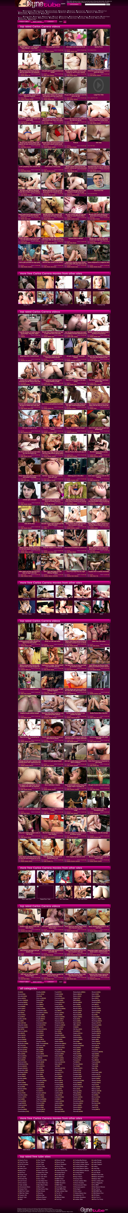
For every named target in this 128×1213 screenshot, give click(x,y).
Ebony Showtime (61, 1164)
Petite (75, 1053)
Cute (37, 1033)
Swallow (94, 1033)
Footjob (57, 994)
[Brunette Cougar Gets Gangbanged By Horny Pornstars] (52, 522)
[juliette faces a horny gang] (52, 165)
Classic (38, 994)
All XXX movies (64, 289)
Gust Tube (64, 884)
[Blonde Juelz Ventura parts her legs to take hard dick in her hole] (52, 330)
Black (99, 837)
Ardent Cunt (101, 289)
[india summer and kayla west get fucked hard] (29, 949)
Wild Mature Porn (98, 1193)
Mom (74, 1004)
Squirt (93, 1016)
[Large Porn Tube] (98, 93)
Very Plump (96, 1189)
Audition (20, 1019)
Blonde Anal (100, 12)
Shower (94, 992)
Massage (57, 1111)
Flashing (38, 1109)
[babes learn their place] (98, 639)
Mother (75, 1010)
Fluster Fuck (64, 305)
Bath (19, 1029)
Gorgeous (58, 1025)
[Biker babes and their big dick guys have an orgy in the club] (29, 570)
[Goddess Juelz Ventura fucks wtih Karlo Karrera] (29, 925)
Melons (75, 996)
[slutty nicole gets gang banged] (52, 759)
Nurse (75, 1021)
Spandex (94, 1008)
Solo (93, 1004)
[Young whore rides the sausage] (98, 831)
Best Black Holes (64, 1134)
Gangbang (78, 360)
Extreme (38, 1078)
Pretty (75, 1070)
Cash (19, 1099)
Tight (93, 1053)
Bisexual (20, 1056)
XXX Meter (96, 1195)
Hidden (57, 1041)
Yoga (93, 1107)
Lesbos (95, 1166)
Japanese (58, 1068)
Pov (74, 1066)
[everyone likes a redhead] (75, 237)
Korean (57, 1082)
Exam (38, 1074)
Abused (20, 994)
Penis (74, 1049)
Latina (94, 717)
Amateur (23, 51)
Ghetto (57, 1014)
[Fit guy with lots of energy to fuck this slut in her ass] (75, 93)
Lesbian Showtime (80, 1197)
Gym (56, 1031)
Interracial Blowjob (53, 12)
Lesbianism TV (79, 1195)
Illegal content (70, 1211)
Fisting (38, 1105)
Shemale (75, 1111)
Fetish (38, 1095)
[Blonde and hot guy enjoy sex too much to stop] (98, 855)
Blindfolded (21, 1064)
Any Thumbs (26, 884)
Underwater (95, 1072)
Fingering (52, 75)
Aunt (19, 1021)
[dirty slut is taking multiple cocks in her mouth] (29, 831)
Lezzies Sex (96, 1170)
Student (94, 1029)
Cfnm (19, 1107)
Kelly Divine (91, 18)
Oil (74, 1027)
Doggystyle (55, 575)
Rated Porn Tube (45, 899)
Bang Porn (27, 305)
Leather (57, 1093)
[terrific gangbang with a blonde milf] (29, 165)
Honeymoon (58, 1045)
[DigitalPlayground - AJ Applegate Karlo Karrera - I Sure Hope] (29, 45)
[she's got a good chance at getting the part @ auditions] (75, 759)
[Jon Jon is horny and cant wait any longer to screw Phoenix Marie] (75, 213)
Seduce (75, 1105)
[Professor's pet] (98, 687)
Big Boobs (21, 1043)
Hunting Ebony (60, 1172)
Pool (74, 1062)
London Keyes (106, 16)
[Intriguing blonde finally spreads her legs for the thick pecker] (29, 639)
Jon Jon (56, 16)
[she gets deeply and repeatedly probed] (75, 354)
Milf (74, 1000)
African (20, 998)
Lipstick (57, 1103)
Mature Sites (97, 1178)
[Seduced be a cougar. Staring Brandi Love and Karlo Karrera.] (52, 663)
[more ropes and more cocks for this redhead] (98, 474)
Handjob (29, 146)
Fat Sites (59, 1195)
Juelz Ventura (84, 16)
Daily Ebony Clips (101, 1134)
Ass (29, 75)
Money (75, 1006)
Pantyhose (76, 1045)
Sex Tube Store (82, 899)
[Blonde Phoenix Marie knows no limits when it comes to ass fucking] (75, 498)
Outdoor (74, 408)
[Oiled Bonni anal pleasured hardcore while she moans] (98, 69)
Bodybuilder (21, 1070)
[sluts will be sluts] (29, 522)
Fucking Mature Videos (81, 1168)
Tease (93, 1045)
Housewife (58, 1047)
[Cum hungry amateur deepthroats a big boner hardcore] (29, 93)
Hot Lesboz (78, 1191)
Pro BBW (96, 1185)
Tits (26, 360)
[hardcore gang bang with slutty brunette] (98, 735)
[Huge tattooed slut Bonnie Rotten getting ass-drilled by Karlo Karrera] (98, 663)
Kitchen (30, 861)
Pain (74, 1041)
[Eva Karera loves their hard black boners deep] (98, 378)
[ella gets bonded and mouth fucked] (98, 783)
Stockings (30, 266)
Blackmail (20, 1062)
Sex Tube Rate (64, 899)
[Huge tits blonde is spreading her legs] (29, 735)
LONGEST (51, 21)
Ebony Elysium (82, 1149)
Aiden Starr (23, 18)
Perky (75, 1051)
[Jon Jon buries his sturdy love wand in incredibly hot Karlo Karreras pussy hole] (75, 330)
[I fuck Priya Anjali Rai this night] (75, 570)
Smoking (94, 1002)
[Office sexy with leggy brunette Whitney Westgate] (52, 570)
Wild (93, 1101)
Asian (68, 75)
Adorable (20, 996)
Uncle (93, 1070)
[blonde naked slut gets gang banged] (29, 807)
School (75, 1099)
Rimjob (75, 1095)
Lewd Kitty (96, 1168)
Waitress (94, 1088)
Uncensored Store (82, 598)
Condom (38, 1014)
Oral (74, 1031)
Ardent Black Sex (45, 1134)
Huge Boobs (63, 11)
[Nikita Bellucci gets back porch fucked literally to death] (52, 378)
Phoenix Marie (28, 16)
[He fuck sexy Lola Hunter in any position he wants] (75, 711)
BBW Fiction (60, 1178)
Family (38, 1084)
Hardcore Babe (82, 12)
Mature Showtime (98, 1176)
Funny (56, 1004)
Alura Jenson (64, 16)
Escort (38, 1072)
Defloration (39, 1045)
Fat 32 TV (59, 1193)
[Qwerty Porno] (98, 45)
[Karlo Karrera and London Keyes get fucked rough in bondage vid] (75, 783)
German (57, 1012)
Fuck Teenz (78, 1174)
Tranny (94, 1062)
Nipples (49, 408)
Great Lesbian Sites (80, 1180)
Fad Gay (58, 1199)
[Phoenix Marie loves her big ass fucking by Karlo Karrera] (52, 354)
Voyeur (94, 1086)
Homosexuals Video (81, 1185)
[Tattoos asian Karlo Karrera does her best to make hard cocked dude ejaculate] (98, 117)
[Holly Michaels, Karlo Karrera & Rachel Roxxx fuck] (52, 855)
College (38, 1008)
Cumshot (54, 146)
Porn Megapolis (98, 1183)
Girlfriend (57, 1016)
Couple (96, 978)
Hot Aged (77, 1189)
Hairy (56, 1033)
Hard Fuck (63, 12)
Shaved (75, 1107)
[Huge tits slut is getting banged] (75, 426)
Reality (75, 1084)
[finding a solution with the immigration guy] (98, 807)
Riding (54, 693)
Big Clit (20, 1045)
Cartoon (20, 1097)
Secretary (76, 1103)
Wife (93, 1099)
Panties (75, 1043)
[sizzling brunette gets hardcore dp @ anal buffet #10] (52, 949)
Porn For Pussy (98, 1199)
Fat (37, 1088)
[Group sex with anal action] (52, 639)
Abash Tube (82, 614)
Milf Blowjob (46, 13)
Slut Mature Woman (99, 1187)
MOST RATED (37, 21)
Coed (100, 693)
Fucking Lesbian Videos (82, 1164)
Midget (75, 998)
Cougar (38, 1016)
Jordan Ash (63, 18)
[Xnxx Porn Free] (98, 189)
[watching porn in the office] (75, 474)
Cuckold (38, 1025)
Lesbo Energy (97, 1160)
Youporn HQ (64, 614)
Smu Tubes (101, 899)
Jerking (57, 1072)
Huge (70, 408)
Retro (74, 1088)
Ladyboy (57, 1086)
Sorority (94, 1006)
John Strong (38, 16)
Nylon (75, 1023)
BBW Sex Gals (60, 1180)
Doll (37, 1058)
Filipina (38, 1097)
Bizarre (20, 1058)
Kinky (56, 1076)
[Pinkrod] (75, 141)
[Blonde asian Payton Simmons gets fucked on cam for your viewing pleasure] (75, 69)
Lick (56, 1099)
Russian (75, 1097)
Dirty (37, 1051)
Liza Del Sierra (101, 18)
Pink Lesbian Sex (98, 1180)
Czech (38, 1035)
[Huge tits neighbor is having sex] (52, 546)
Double (38, 1062)
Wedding (94, 1093)
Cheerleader (21, 1111)
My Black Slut (60, 1174)
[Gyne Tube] (28, 8)
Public (75, 1078)
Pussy (95, 408)
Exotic (38, 1076)
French (57, 1000)
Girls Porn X (96, 1197)
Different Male (60, 1197)
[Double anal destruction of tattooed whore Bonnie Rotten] (52, 735)
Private (75, 1072)
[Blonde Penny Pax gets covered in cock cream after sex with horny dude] (52, 237)
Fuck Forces (26, 598)
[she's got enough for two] (29, 426)
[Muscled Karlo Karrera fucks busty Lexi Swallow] (52, 831)
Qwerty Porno (27, 289)
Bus (19, 1091)
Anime (20, 1008)
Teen (93, 1047)
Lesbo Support (97, 1164)
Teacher (94, 1043)
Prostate (75, 1074)
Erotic (38, 1070)
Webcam (94, 1091)
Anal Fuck (91, 12)
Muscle (75, 1012)
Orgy (74, 1035)
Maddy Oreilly (54, 18)
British (19, 1082)
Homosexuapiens (80, 1187)
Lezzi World (96, 1172)
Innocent (57, 1058)
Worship (94, 1103)
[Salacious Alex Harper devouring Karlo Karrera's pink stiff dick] (98, 973)
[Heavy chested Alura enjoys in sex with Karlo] (98, 925)
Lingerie (46, 693)
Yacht (93, 1105)
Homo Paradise (79, 1183)
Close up (53, 504)
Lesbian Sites (79, 1199)
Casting (20, 1101)
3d (18, 992)
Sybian (94, 1039)
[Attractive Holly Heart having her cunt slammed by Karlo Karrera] (52, 711)
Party (74, 1047)
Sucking (96, 527)
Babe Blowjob (23, 12)
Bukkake (20, 1088)
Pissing (75, 1058)
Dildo (72, 336)
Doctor (38, 1053)
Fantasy (38, 1086)
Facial (76, 170)
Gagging (57, 1006)
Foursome (50, 693)
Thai (93, 1049)
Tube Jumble (64, 598)
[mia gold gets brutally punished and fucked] (52, 69)
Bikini (19, 1053)
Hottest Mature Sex (80, 1193)
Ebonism (45, 1149)
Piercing (75, 1056)
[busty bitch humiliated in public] (29, 687)
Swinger (94, 1037)
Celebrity (20, 1105)
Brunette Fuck (33, 12)
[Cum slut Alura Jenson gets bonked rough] (75, 807)
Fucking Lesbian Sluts (81, 1162)
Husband (57, 1053)
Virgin (93, 1084)
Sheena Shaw (23, 19)
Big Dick (20, 1049)
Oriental (75, 1037)
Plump (75, 1060)
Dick (99, 978)
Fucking (57, 1002)
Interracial (29, 360)
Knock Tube (82, 884)
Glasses (57, 1021)
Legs (56, 1095)
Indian (45, 527)
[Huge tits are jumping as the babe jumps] (75, 378)
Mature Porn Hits (98, 1174)
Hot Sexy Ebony (61, 1168)
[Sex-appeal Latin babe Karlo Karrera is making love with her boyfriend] (29, 783)
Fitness (38, 1107)
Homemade (58, 1043)
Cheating (20, 1109)
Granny (57, 1027)
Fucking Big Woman (81, 1160)
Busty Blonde (72, 12)
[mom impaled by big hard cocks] (75, 855)
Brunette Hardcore (92, 11)
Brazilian (20, 1078)
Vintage (94, 1082)
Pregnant (76, 1068)
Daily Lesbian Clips (62, 1191)
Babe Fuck (72, 11)
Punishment (76, 1080)
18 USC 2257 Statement (61, 1211)
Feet (37, 1091)
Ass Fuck (42, 12)
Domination (39, 1060)
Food (56, 992)
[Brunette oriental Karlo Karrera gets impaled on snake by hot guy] (75, 189)
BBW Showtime (60, 1183)
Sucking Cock (81, 11)
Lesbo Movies (97, 1162)
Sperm (94, 1012)
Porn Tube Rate (101, 884)
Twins (93, 1066)
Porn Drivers (45, 598)
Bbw (19, 1033)
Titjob (93, 1056)
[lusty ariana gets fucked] (52, 45)
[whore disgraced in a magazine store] (98, 261)
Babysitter (21, 1025)
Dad (37, 1037)
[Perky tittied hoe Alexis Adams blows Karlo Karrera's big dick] (75, 925)
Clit (37, 996)
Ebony (48, 51)
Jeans (56, 1070)
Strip (93, 1027)
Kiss (56, 1078)
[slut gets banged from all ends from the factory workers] (75, 831)
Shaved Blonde (24, 13)
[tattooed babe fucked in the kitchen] (52, 261)
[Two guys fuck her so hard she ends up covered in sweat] (75, 663)
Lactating (57, 1084)
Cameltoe (21, 1095)
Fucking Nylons (79, 1172)
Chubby (38, 992)
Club (37, 1002)
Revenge (76, 1091)
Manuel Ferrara (44, 18)
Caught (20, 1103)
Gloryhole (57, 1023)
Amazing (26, 861)
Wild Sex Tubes (45, 614)
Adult (101, 614)
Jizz (56, 1074)
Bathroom (21, 1031)
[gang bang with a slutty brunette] (29, 354)
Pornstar (31, 99)
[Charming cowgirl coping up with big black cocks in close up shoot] (98, 949)
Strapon (94, 1023)
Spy (93, 1014)
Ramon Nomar (47, 16)
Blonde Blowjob (28, 11)
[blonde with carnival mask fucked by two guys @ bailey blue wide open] (29, 402)
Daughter (39, 1041)
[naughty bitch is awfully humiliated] (98, 570)
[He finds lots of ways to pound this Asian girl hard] (52, 474)
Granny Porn (78, 1178)
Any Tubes (45, 884)
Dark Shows (26, 1149)
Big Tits (77, 218)
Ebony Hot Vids (60, 1160)
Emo (37, 1068)
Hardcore (99, 75)
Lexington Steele (94, 16)
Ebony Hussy (60, 1162)
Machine (57, 1105)
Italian (56, 1064)
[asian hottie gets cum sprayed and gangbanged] (98, 426)
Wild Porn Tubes (27, 614)
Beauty (20, 1039)
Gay (56, 1010)
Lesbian (69, 218)
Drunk (38, 1064)
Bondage (20, 1072)
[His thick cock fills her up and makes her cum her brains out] (29, 450)
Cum (37, 1027)
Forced (57, 996)
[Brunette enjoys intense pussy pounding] (98, 450)
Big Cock (75, 456)
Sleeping (94, 1000)
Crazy (38, 1021)
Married (57, 1109)
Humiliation (58, 1051)
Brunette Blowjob (39, 11)
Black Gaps (82, 1134)
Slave (93, 998)
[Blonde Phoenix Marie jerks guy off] (75, 450)
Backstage (21, 1027)
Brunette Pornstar (35, 13)
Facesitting (39, 1080)
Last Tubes (82, 305)
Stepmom (94, 1019)
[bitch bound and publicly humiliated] (52, 402)
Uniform (94, 1074)
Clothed (38, 1000)
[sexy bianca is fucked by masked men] (75, 546)
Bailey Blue (33, 19)
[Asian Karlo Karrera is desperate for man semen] (98, 759)
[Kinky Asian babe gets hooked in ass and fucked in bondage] (29, 474)
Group (95, 384)
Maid (56, 1107)
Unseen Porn (101, 598)
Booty (19, 1076)
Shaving (75, 1109)
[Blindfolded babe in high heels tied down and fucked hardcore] (52, 498)
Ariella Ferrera (73, 18)
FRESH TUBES (24, 21)
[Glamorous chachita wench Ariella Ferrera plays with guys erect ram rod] (75, 261)
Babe (45, 51)
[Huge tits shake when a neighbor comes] (52, 426)
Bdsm (48, 75)
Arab (19, 1012)
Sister (93, 994)
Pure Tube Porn (26, 899)
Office (77, 480)
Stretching (95, 1025)
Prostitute (76, 1076)
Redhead (95, 480)
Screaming (76, 1101)
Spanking (77, 789)
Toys (93, 1060)
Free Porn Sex (45, 289)
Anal (91, 75)
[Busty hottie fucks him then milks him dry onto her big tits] (75, 117)
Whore (94, 1097)
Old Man (75, 1029)
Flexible (38, 1111)
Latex (56, 1088)
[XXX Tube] (98, 141)
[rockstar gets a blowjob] (29, 498)
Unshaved (95, 1076)
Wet (93, 1095)
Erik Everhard (74, 16)
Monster (75, 1008)
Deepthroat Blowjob (52, 11)
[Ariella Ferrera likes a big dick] (98, 711)
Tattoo (93, 1041)
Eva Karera (82, 18)
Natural (75, 1014)
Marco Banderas (32, 18)
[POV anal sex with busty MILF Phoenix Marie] (29, 973)
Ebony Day (64, 1149)
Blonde (26, 51)
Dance (38, 1039)
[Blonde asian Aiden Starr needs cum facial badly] (29, 117)
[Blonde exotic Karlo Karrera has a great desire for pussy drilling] (98, 213)
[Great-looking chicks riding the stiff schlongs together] (52, 687)
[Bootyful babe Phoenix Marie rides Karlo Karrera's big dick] (75, 973)
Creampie (39, 1023)
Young (93, 1109)
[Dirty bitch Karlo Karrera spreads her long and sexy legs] (52, 973)
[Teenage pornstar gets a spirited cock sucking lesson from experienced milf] (29, 759)
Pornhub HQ (101, 305)
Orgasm (75, 1033)
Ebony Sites (59, 1166)
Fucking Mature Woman (82, 1170)
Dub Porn (45, 305)
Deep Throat (54, 242)
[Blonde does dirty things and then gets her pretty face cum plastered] (29, 69)
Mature (26, 551)
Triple (93, 1064)
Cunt (37, 1031)
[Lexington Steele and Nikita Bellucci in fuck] (52, 807)
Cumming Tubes (61, 1187)
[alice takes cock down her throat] (75, 45)
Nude (74, 1019)
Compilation (39, 1012)
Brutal (19, 1086)
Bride (19, 1080)
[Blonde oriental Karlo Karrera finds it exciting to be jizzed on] (98, 330)
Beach (20, 1037)
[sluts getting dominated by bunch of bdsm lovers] (52, 925)
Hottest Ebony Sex (61, 1170)
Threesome (25, 432)
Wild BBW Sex (97, 1191)
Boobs (20, 1074)
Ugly (93, 1068)
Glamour (57, 1019)
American (96, 693)
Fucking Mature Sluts (81, 1166)
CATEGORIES (74, 4)
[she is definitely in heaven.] (52, 783)
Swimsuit (94, 1035)
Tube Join (83, 289)
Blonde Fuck (103, 11)
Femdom (39, 1093)
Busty (76, 51)
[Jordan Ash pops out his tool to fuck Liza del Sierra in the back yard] (29, 237)
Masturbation (77, 992)
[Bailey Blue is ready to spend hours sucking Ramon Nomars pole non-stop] (98, 522)
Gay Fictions (78, 1176)
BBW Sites (59, 1185)
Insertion (73, 218)
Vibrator (94, 1080)
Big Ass (28, 384)
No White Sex (60, 1176)
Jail (56, 1066)
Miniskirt (75, 1002)
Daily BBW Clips (61, 1189)
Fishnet (38, 1103)
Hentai (57, 1039)
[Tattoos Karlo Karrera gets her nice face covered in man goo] (75, 522)
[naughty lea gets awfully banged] (29, 711)
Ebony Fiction (101, 1149)
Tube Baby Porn (26, 1134)
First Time (39, 1101)
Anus (52, 384)
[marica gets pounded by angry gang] (29, 261)
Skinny (94, 996)
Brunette (94, 75)
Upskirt (94, 1078)
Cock (37, 1004)
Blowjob (30, 51)
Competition (39, 1010)
